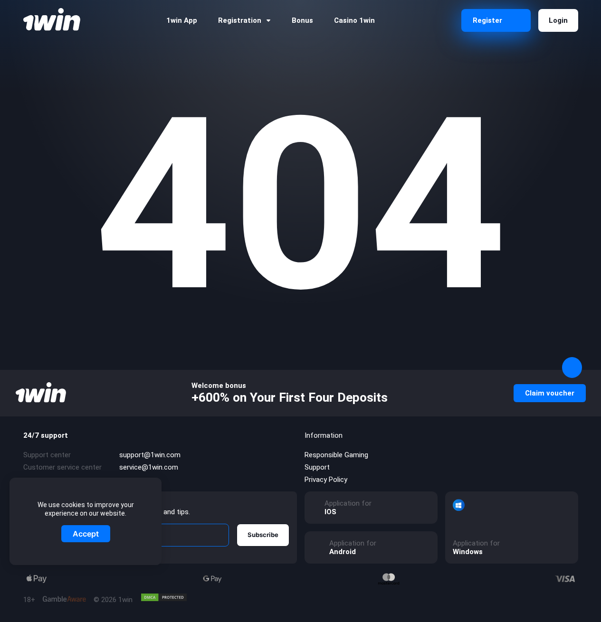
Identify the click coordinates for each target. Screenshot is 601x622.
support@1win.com (150, 455)
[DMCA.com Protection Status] (164, 597)
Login (558, 20)
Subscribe (263, 534)
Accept (86, 533)
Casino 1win (354, 20)
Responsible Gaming (336, 455)
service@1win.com (148, 467)
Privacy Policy (326, 479)
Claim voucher (549, 393)
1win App (181, 20)
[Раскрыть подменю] (268, 20)
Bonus (302, 20)
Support (317, 467)
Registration (239, 20)
